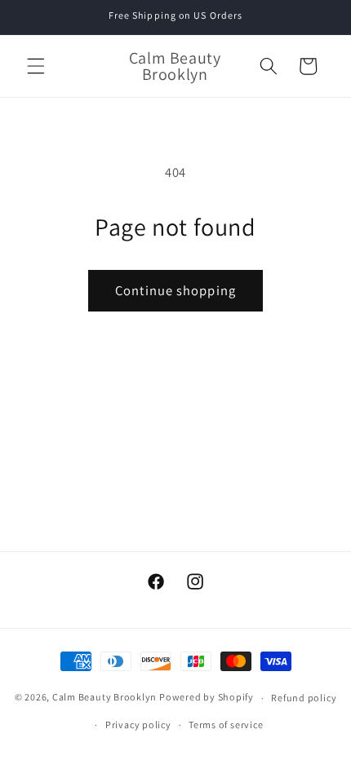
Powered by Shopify (206, 698)
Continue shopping (175, 290)
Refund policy (303, 698)
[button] (36, 66)
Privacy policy (138, 724)
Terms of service (226, 724)
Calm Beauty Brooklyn (104, 698)
